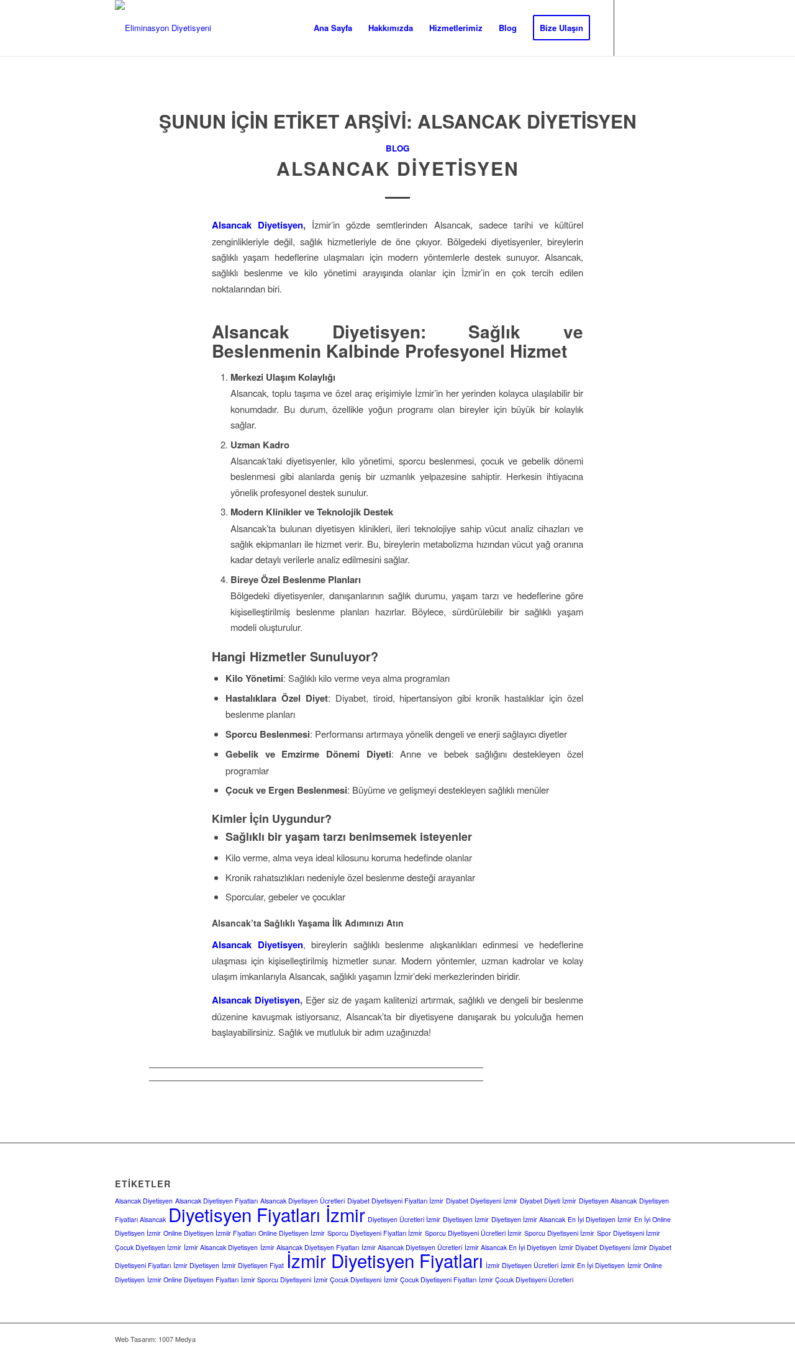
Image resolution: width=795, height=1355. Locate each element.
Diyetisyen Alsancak (608, 1200)
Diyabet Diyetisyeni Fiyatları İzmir (395, 1200)
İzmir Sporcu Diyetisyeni (276, 1279)
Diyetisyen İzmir (466, 1219)
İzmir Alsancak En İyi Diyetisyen (510, 1247)
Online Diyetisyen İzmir (291, 1233)
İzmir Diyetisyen (196, 1265)
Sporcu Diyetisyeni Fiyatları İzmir (374, 1233)
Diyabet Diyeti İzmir (548, 1200)
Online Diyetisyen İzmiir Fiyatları (209, 1233)
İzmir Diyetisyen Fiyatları (384, 1260)
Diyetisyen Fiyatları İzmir (266, 1214)
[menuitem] (333, 28)
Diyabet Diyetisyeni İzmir (481, 1200)
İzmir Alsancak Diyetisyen (221, 1247)
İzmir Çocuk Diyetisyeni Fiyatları (430, 1279)
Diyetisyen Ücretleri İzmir (404, 1219)
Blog (397, 148)
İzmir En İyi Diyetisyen (593, 1265)
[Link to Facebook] (652, 27)
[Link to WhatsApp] (670, 27)
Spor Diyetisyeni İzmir (628, 1233)
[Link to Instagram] (633, 27)
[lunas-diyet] (163, 28)
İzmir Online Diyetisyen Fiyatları (192, 1279)
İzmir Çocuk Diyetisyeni (347, 1279)
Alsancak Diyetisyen (397, 168)
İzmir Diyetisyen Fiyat (253, 1265)
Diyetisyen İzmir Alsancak (528, 1219)
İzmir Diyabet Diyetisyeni (594, 1247)
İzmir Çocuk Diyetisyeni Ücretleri (526, 1279)
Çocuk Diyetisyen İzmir (148, 1247)
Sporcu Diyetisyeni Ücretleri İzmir (473, 1233)
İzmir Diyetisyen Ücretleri (522, 1265)
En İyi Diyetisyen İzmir (600, 1219)
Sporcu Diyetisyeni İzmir (559, 1233)
